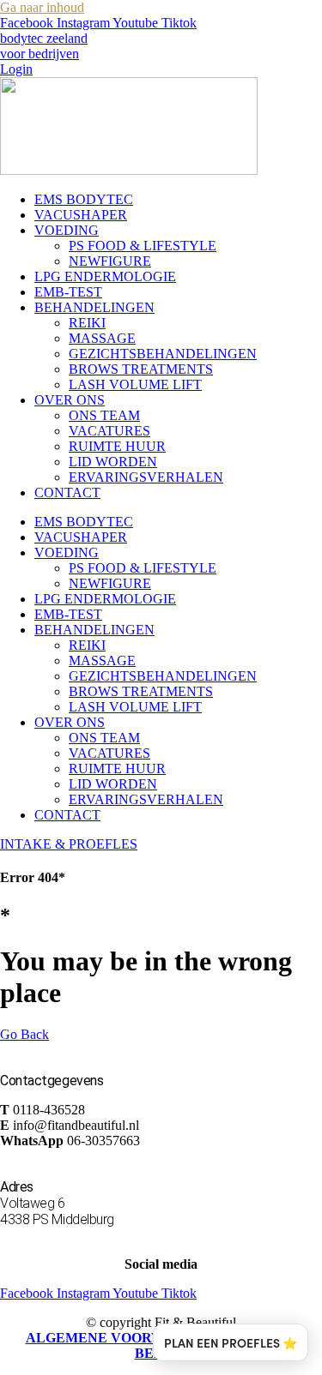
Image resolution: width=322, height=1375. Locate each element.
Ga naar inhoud (42, 7)
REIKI (87, 322)
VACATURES (109, 430)
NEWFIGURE (110, 261)
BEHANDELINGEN (94, 307)
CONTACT (67, 492)
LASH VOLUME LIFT (135, 384)
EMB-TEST (68, 292)
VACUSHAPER (80, 214)
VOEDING (66, 230)
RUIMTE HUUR (117, 446)
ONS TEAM (104, 415)
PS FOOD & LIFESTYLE (142, 245)
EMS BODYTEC (83, 199)
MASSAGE (102, 338)
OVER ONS (69, 400)
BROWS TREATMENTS (141, 369)
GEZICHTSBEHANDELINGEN (163, 353)
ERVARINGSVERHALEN (146, 477)
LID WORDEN (113, 461)
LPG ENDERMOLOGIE (105, 276)
